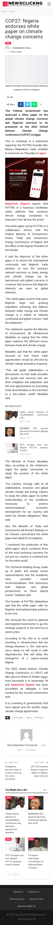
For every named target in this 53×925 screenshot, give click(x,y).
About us (18, 891)
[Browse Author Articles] (26, 735)
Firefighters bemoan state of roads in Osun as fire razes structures (13, 772)
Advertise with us (26, 906)
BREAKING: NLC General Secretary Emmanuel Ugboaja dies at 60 (34, 431)
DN (34, 919)
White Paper (39, 717)
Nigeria (29, 717)
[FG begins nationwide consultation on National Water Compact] (38, 844)
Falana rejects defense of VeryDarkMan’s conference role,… (34, 415)
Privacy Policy (17, 899)
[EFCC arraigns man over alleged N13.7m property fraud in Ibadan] (11, 448)
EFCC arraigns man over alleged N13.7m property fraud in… (34, 448)
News (8, 43)
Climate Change (17, 717)
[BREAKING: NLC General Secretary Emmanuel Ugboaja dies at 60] (11, 432)
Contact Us (33, 891)
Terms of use (36, 899)
